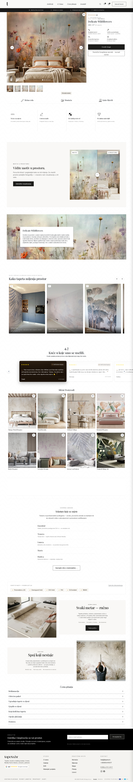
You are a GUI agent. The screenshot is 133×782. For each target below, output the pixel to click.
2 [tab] (45, 80)
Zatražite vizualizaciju (23, 184)
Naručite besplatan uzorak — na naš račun (106, 53)
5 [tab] (50, 80)
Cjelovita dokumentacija (115, 585)
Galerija (45, 763)
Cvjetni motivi (94, 18)
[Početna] (22, 757)
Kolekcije (50, 4)
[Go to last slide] (9, 371)
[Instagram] (101, 771)
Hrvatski (95, 779)
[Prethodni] (117, 279)
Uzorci (74, 772)
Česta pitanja (71, 4)
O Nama (60, 4)
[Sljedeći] (122, 279)
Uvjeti (44, 779)
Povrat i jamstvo (25, 779)
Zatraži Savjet (119, 4)
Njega (74, 766)
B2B (44, 766)
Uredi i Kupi (106, 47)
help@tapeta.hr (105, 760)
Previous (12, 47)
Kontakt (83, 4)
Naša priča (92, 628)
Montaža (75, 760)
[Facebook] (104, 771)
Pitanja (74, 769)
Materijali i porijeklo (49, 769)
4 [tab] (48, 80)
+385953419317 (106, 763)
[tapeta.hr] (13, 4)
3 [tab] (47, 80)
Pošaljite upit (107, 767)
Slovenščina (100, 779)
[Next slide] (124, 371)
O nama (45, 760)
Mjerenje (74, 763)
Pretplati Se (117, 737)
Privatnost (37, 779)
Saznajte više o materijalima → (66, 568)
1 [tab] (43, 80)
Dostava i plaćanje (11, 779)
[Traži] (100, 4)
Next (81, 47)
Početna (89, 18)
